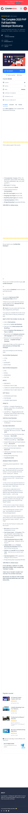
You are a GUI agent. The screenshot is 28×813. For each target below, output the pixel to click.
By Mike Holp (14, 713)
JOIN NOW (18, 3)
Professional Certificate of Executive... (17, 717)
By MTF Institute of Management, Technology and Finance (17, 724)
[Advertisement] (14, 126)
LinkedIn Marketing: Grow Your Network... (17, 708)
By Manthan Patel (15, 703)
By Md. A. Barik (14, 735)
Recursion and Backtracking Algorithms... (18, 730)
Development (7, 41)
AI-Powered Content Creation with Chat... (16, 698)
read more (5, 740)
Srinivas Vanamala (9, 36)
